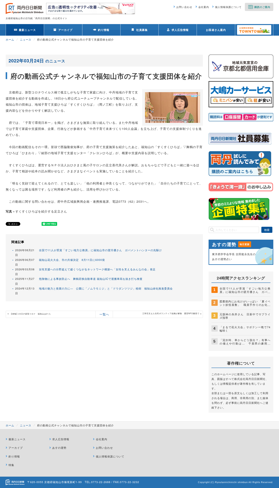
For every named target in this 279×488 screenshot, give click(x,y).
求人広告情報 (180, 30)
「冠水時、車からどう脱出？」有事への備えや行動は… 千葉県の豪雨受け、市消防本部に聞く (245, 343)
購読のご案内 (262, 7)
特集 (11, 465)
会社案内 (203, 7)
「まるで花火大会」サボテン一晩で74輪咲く (245, 328)
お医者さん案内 (216, 30)
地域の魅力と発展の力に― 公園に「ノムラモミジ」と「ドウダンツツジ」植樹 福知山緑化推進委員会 (106, 288)
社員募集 (142, 30)
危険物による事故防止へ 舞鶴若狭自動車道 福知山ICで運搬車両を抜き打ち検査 (91, 279)
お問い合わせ (184, 7)
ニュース (25, 39)
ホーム (10, 39)
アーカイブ (65, 30)
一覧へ (104, 314)
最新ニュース (27, 30)
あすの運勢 (59, 448)
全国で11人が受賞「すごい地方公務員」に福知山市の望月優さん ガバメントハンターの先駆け (100, 250)
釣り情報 (103, 30)
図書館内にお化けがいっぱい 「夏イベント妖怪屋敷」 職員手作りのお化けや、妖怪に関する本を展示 (245, 304)
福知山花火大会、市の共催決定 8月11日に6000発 (72, 260)
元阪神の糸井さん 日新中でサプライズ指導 (245, 315)
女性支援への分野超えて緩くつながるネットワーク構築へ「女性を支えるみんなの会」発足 (97, 269)
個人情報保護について (228, 7)
